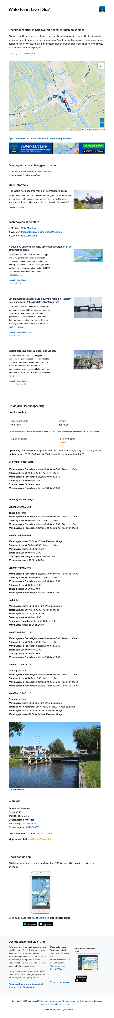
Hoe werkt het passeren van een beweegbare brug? (38, 191)
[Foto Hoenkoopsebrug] (55, 753)
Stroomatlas (67, 1001)
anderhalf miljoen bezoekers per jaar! (57, 1004)
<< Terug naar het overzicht (22, 53)
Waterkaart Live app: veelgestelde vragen (32, 351)
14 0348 (63, 442)
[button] (54, 96)
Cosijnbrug (29, 175)
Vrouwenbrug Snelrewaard (37, 171)
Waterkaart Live (45, 1001)
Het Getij (80, 1001)
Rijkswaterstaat (99, 129)
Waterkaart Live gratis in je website (25, 984)
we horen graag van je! (28, 977)
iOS (33, 918)
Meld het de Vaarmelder (40, 839)
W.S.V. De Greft (29, 236)
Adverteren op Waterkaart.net (22, 987)
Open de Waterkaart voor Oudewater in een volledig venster (40, 138)
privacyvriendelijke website (61, 1010)
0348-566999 (32, 827)
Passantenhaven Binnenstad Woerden (41, 232)
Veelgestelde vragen (60, 982)
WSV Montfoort (29, 228)
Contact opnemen (58, 966)
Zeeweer (57, 1001)
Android (42, 918)
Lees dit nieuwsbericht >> (20, 280)
